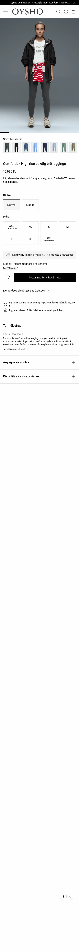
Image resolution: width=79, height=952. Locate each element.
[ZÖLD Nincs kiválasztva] (64, 147)
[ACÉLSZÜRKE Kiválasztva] (7, 147)
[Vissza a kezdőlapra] (27, 11)
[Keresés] (58, 11)
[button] (73, 11)
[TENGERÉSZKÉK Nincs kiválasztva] (45, 147)
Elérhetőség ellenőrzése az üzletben (24, 290)
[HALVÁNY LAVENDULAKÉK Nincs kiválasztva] (35, 147)
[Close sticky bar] (74, 2)
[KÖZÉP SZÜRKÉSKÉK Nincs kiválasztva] (26, 147)
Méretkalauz (10, 268)
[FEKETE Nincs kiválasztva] (16, 147)
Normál (11, 204)
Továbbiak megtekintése (15, 349)
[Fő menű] (6, 11)
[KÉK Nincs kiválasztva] (54, 147)
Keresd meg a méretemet (60, 254)
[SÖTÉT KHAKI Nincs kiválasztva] (73, 147)
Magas (30, 204)
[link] (66, 11)
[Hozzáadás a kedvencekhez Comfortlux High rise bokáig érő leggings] (7, 277)
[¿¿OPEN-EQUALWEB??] (66, 897)
